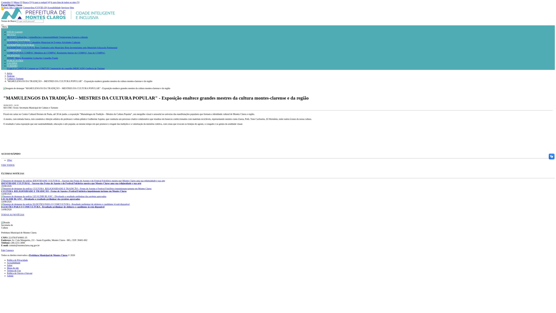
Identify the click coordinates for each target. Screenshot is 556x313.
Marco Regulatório (24, 58)
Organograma (65, 37)
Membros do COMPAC (45, 53)
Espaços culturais (80, 37)
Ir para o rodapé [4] (41, 2)
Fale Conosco (7, 250)
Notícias (10, 76)
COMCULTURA (15, 53)
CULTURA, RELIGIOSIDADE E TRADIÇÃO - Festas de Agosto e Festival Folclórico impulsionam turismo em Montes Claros (64, 191)
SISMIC (11, 58)
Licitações (38, 58)
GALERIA (12, 63)
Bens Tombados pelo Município (50, 47)
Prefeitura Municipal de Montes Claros (48, 255)
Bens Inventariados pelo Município (81, 47)
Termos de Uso (14, 270)
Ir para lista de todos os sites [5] (65, 2)
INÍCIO (15, 32)
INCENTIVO (13, 55)
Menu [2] (18, 2)
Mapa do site (13, 268)
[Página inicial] (58, 18)
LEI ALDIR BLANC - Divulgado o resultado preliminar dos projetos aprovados (40, 199)
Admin (10, 276)
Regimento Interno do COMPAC (72, 53)
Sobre (9, 265)
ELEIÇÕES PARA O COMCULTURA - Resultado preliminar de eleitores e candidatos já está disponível (52, 207)
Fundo (55, 58)
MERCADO (79, 68)
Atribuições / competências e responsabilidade (37, 37)
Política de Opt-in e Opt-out (19, 273)
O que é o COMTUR (17, 68)
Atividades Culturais (71, 42)
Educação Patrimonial (107, 47)
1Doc (9, 160)
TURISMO (12, 66)
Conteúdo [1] (7, 2)
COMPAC (29, 53)
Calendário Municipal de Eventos (46, 42)
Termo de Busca (8, 21)
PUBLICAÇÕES (15, 60)
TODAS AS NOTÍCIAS (12, 214)
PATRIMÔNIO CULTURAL (20, 45)
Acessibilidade (13, 263)
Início (9, 73)
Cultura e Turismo (15, 78)
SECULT (11, 34)
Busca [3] (27, 2)
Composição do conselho (61, 68)
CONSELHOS (14, 50)
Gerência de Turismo (95, 68)
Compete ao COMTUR (38, 68)
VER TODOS (7, 165)
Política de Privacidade (17, 260)
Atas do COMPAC (96, 53)
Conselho (47, 58)
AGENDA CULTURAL (18, 40)
